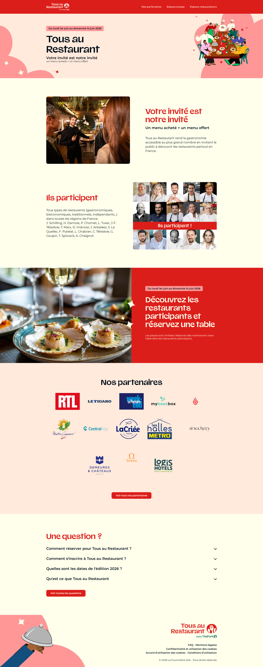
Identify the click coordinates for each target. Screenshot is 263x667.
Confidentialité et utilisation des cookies (191, 648)
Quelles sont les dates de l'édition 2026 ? (84, 569)
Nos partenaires (151, 6)
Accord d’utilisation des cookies (165, 652)
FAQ (190, 645)
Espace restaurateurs (203, 6)
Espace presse (176, 6)
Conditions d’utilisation (202, 652)
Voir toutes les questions (66, 593)
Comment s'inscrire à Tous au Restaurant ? (86, 559)
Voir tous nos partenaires (131, 495)
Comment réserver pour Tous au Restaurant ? (89, 549)
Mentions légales (206, 645)
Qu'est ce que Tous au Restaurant (77, 579)
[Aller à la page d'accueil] (57, 7)
